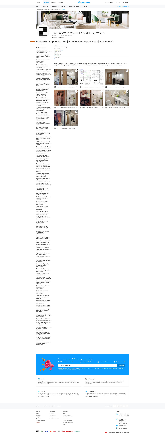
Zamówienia (52, 411)
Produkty (38, 406)
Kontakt (64, 424)
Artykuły (59, 406)
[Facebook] (114, 406)
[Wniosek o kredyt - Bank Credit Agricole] (77, 431)
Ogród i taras (39, 418)
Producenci (54, 2)
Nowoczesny (57, 55)
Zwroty (51, 417)
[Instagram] (121, 406)
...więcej (78, 369)
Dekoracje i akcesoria (40, 420)
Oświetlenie (38, 415)
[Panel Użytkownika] (118, 2)
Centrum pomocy (123, 428)
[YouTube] (118, 406)
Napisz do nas (122, 425)
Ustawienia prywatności (68, 422)
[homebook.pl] (84, 2)
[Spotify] (127, 406)
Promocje (38, 422)
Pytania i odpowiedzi (54, 418)
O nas (64, 413)
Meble (37, 413)
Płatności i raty (53, 415)
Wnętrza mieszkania (58, 50)
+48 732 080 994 (124, 414)
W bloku (56, 52)
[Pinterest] (124, 406)
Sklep (38, 2)
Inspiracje (46, 2)
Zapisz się (121, 365)
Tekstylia (38, 417)
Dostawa (51, 413)
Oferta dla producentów (68, 417)
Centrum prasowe (67, 415)
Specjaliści (61, 2)
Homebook (65, 411)
